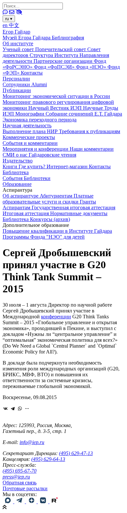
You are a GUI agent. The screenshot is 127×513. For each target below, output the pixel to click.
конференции (56, 316)
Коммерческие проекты (29, 137)
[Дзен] (32, 501)
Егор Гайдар (16, 32)
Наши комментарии (92, 149)
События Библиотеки (26, 178)
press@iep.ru (16, 476)
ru (8, 18)
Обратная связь (19, 482)
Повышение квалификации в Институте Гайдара (57, 231)
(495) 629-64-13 (48, 459)
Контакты (32, 73)
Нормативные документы (78, 213)
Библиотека (16, 172)
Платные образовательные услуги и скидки (48, 198)
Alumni (39, 84)
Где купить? (33, 166)
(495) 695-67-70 (19, 471)
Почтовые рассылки (25, 488)
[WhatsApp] (20, 408)
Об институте (18, 43)
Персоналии (16, 78)
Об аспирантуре (21, 196)
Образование (17, 184)
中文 (14, 25)
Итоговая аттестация (26, 213)
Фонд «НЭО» (91, 67)
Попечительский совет (61, 49)
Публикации (17, 90)
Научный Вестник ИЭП (55, 108)
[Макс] (8, 501)
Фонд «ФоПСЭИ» (55, 67)
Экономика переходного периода (40, 119)
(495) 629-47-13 (76, 453)
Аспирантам (17, 207)
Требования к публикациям (89, 131)
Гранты (88, 201)
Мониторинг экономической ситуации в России (56, 96)
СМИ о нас (16, 155)
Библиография (68, 37)
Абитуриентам (57, 196)
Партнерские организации (64, 61)
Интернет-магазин (68, 166)
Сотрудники (17, 84)
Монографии (30, 114)
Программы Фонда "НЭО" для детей (44, 237)
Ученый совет (19, 49)
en (6, 25)
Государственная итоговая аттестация (73, 207)
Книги (11, 166)
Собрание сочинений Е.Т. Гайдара (84, 114)
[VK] (43, 501)
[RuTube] (54, 501)
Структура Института (54, 55)
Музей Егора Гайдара (27, 37)
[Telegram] (13, 408)
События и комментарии (30, 143)
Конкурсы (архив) (50, 219)
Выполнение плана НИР (31, 131)
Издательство (18, 160)
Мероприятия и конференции (36, 149)
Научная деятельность (27, 125)
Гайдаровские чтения (52, 155)
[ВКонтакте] (5, 408)
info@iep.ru (32, 442)
